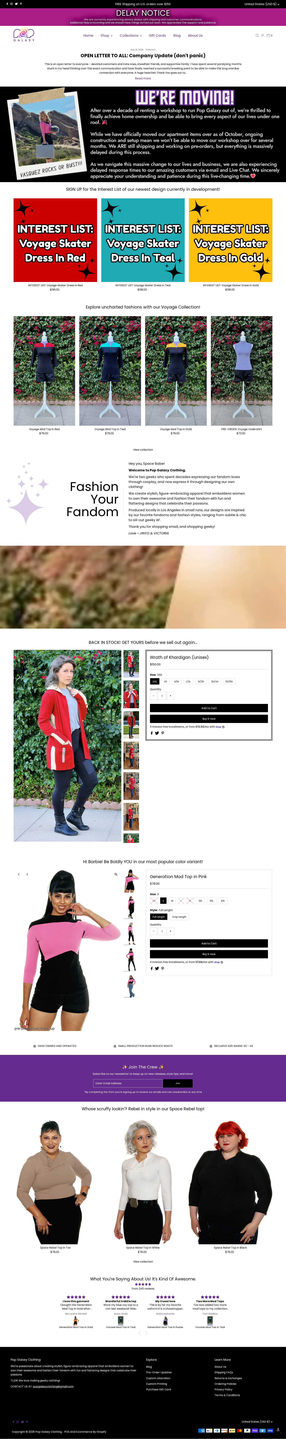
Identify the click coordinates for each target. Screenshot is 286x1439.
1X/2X (201, 681)
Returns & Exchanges (228, 1378)
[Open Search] (257, 35)
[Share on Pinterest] (162, 734)
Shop (105, 35)
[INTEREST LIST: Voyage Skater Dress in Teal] (143, 240)
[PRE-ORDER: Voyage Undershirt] (241, 371)
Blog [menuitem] (177, 35)
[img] (143, 1284)
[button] (140, 1333)
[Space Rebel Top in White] (143, 1181)
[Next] (27, 655)
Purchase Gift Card (158, 1389)
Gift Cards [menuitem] (157, 35)
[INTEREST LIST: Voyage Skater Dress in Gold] (230, 240)
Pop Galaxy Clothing (48, 1432)
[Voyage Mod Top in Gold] (176, 371)
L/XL (188, 681)
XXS (155, 681)
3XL (212, 900)
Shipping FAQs (224, 1372)
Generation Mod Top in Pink (178, 877)
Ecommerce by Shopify (91, 1432)
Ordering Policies (225, 1384)
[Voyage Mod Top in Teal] (110, 371)
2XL (200, 900)
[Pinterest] (21, 4)
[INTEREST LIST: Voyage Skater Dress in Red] (55, 240)
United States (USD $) (261, 4)
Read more (143, 78)
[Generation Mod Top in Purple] (76, 1321)
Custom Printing (156, 1384)
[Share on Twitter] (157, 734)
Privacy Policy (223, 1389)
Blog (149, 1367)
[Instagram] (11, 4)
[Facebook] (7, 4)
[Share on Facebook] (152, 734)
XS (165, 681)
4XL (223, 900)
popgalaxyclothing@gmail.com (53, 1386)
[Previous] (19, 655)
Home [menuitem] (88, 35)
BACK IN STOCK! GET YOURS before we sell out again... (143, 642)
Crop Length (179, 917)
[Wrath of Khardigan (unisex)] (165, 1321)
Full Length (159, 917)
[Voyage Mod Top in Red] (44, 371)
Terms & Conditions (227, 1395)
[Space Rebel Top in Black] (230, 1181)
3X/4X (214, 681)
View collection (143, 450)
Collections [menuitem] (129, 35)
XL (190, 900)
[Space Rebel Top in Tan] (56, 1181)
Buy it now (208, 719)
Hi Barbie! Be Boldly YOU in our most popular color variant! (143, 862)
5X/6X (229, 681)
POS (67, 1432)
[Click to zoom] (116, 655)
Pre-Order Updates (159, 1372)
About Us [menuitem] (195, 35)
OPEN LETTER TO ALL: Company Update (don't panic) (143, 55)
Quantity (155, 689)
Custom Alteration (158, 1378)
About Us (220, 1367)
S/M (176, 681)
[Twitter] (16, 4)
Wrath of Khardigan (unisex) (179, 657)
